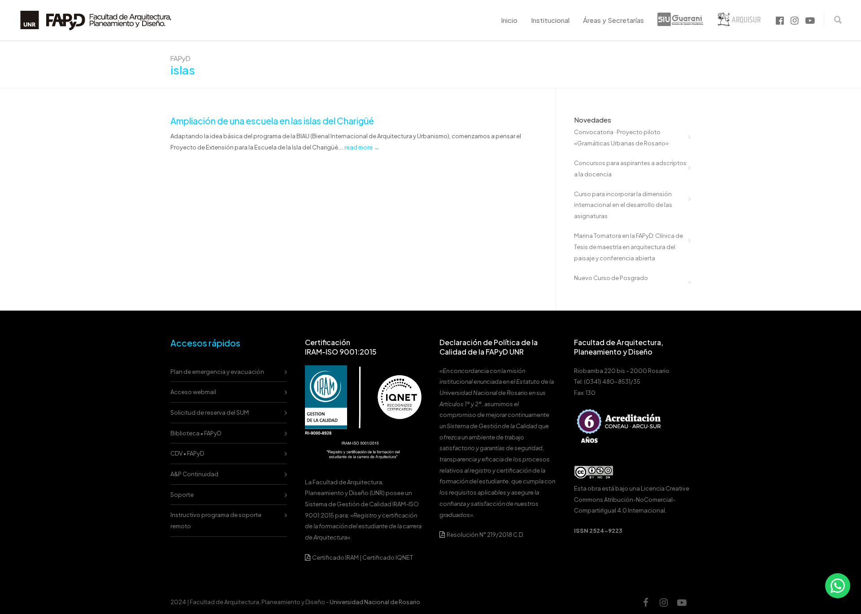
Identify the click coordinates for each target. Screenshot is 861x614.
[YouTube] (682, 602)
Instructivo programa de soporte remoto (215, 520)
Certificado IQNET (387, 557)
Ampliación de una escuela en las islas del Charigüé (272, 120)
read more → (361, 147)
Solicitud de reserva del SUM (209, 412)
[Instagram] (664, 602)
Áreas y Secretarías (613, 20)
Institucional (550, 20)
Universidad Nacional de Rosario (375, 601)
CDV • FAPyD (187, 453)
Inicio (509, 20)
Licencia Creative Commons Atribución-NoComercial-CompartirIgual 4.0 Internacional (631, 499)
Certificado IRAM (335, 557)
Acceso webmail (193, 391)
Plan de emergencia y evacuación (217, 371)
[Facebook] (646, 602)
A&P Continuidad (194, 474)
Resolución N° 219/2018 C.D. (485, 534)
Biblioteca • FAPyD (195, 433)
